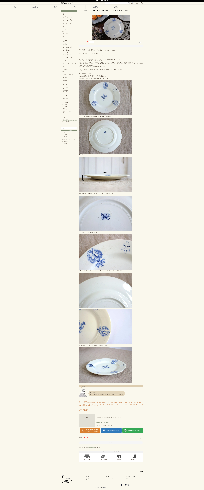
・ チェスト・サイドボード (67, 20)
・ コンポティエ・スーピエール (67, 74)
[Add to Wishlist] (140, 43)
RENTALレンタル (75, 7)
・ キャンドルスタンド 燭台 (67, 57)
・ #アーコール (64, 28)
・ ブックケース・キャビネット (67, 17)
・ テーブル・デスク (65, 16)
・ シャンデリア (65, 36)
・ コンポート (64, 84)
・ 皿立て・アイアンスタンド (67, 111)
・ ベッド (63, 25)
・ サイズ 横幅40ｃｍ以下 (67, 47)
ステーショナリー (65, 102)
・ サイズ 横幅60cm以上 (66, 50)
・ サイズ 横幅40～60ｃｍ (67, 49)
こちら (90, 70)
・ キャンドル (64, 109)
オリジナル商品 (65, 106)
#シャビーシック (65, 117)
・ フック (63, 61)
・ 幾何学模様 (64, 43)
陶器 (63, 71)
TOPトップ (15, 7)
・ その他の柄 (64, 44)
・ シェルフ (64, 22)
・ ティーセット (65, 77)
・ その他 (63, 26)
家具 (63, 13)
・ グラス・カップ (65, 87)
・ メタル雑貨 (64, 64)
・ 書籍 (63, 108)
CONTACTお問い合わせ (116, 7)
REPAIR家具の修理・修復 (95, 7)
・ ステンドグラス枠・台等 (67, 46)
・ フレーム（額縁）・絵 (66, 54)
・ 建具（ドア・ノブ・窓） (67, 23)
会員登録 (63, 132)
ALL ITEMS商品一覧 (55, 7)
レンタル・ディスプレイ (66, 146)
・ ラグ (63, 66)
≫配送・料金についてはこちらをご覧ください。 (103, 422)
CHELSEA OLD (101, 487)
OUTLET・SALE (65, 123)
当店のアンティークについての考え (68, 139)
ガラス (63, 82)
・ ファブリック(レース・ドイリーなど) (69, 63)
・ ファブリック (65, 112)
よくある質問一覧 (65, 143)
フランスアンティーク (66, 121)
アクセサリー (64, 104)
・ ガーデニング (65, 67)
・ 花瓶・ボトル (65, 90)
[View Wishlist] (137, 3)
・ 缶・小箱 (64, 60)
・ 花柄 (63, 41)
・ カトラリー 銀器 (65, 95)
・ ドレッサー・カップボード (67, 19)
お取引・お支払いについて (67, 134)
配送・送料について (65, 136)
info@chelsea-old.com (92, 447)
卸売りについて (65, 145)
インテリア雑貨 (65, 52)
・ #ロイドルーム (65, 29)
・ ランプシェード (65, 33)
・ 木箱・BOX (64, 58)
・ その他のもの (65, 69)
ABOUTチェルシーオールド (35, 7)
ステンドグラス (65, 40)
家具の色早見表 (65, 141)
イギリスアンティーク (66, 119)
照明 (63, 31)
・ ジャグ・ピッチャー (66, 85)
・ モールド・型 (65, 98)
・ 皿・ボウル (64, 88)
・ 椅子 (63, 14)
